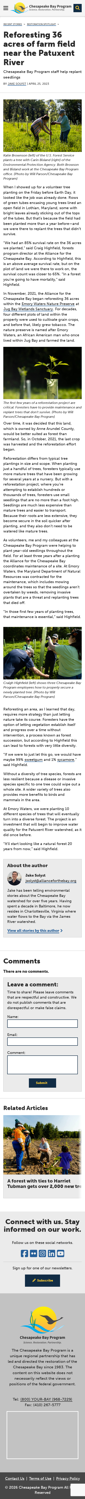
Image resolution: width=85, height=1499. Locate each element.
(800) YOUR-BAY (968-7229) (46, 1399)
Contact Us (14, 1478)
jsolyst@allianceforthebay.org (51, 880)
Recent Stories (13, 24)
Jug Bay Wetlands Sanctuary (28, 309)
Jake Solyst (17, 84)
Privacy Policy (68, 1478)
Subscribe (45, 1280)
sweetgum (33, 759)
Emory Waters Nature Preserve (48, 304)
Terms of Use (40, 1478)
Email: (12, 1034)
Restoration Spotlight (41, 24)
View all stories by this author (33, 930)
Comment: (16, 1052)
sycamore (65, 759)
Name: (13, 1016)
